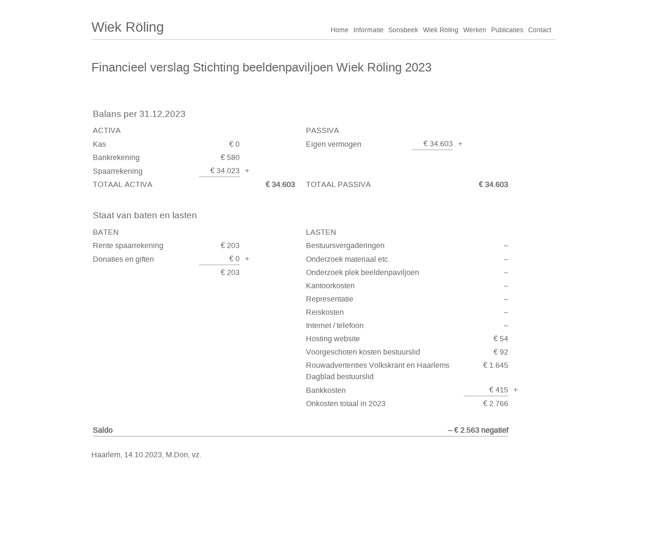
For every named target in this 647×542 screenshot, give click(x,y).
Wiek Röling (127, 27)
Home (340, 30)
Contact (539, 30)
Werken (474, 30)
